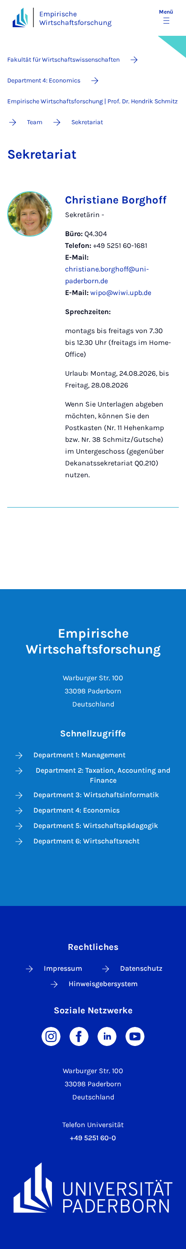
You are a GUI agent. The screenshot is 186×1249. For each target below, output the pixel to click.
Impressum (63, 968)
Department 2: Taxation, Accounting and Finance (103, 775)
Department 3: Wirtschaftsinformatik (96, 794)
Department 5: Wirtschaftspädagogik (95, 825)
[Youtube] (135, 1035)
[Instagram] (51, 1035)
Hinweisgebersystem (103, 983)
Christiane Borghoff (116, 200)
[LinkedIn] (107, 1035)
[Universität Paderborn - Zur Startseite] (20, 17)
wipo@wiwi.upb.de (120, 292)
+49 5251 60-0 (93, 1137)
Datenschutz (141, 968)
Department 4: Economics (76, 810)
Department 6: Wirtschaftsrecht (86, 841)
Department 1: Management (79, 754)
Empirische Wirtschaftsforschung (75, 18)
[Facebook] (79, 1035)
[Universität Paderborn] (93, 1187)
